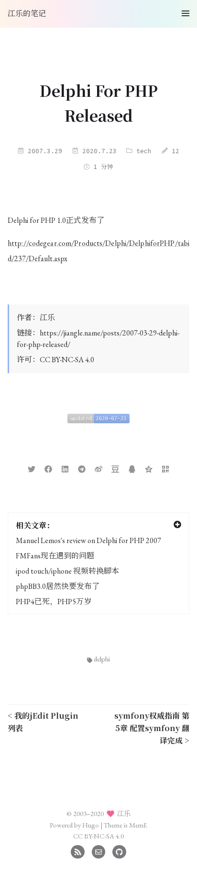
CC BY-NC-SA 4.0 (67, 360)
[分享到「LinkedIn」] (65, 468)
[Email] (99, 850)
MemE (138, 824)
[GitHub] (119, 850)
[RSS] (78, 850)
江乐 (47, 318)
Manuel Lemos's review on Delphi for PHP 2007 (88, 540)
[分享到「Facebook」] (48, 468)
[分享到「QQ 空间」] (149, 468)
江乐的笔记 (27, 14)
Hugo (90, 824)
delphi (102, 658)
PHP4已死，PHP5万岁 (53, 602)
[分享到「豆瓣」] (115, 468)
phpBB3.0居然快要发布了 (57, 586)
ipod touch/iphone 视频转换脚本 (67, 571)
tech (144, 151)
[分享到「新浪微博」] (98, 468)
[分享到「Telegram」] (82, 468)
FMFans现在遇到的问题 (55, 556)
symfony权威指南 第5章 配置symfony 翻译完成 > (151, 728)
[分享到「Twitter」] (31, 468)
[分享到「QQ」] (132, 468)
